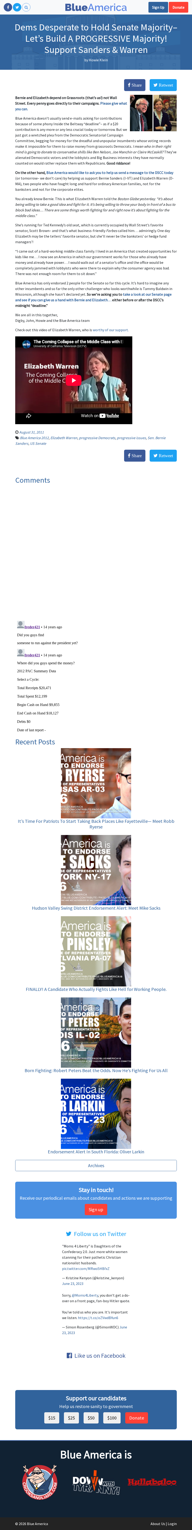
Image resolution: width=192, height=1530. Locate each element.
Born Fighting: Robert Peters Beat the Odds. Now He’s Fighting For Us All (96, 1070)
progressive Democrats (97, 437)
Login (172, 1523)
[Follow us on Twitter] (17, 7)
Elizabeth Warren (63, 437)
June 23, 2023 (72, 1283)
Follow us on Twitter (100, 1234)
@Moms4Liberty (85, 1295)
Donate (179, 7)
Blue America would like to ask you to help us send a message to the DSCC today (109, 172)
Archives (96, 1165)
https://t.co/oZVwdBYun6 (98, 1317)
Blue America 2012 (34, 437)
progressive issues (131, 437)
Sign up (96, 1209)
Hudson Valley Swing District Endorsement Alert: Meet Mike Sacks (96, 908)
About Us (158, 1523)
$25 (71, 1418)
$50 (91, 1418)
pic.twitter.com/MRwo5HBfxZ (86, 1268)
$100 (112, 1418)
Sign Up (158, 7)
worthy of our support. (111, 329)
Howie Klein (98, 60)
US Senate (38, 443)
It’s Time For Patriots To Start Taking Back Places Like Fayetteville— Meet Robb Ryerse (96, 824)
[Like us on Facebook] (8, 7)
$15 (51, 1418)
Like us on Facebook (100, 1355)
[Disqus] (96, 550)
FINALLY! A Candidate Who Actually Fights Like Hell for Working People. (96, 989)
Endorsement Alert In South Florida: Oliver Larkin (96, 1152)
